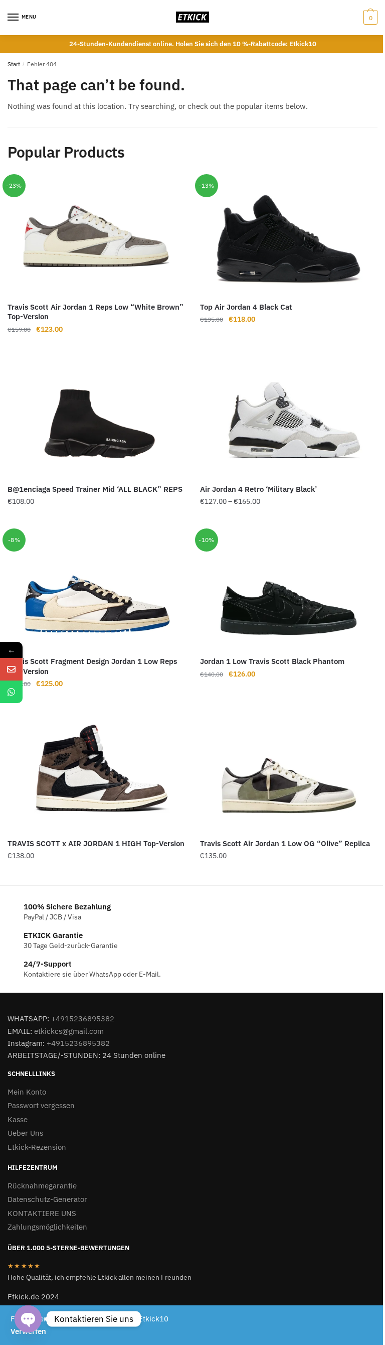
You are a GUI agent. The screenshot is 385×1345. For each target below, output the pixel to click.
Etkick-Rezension (37, 1147)
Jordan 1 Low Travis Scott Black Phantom (272, 661)
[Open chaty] (28, 1318)
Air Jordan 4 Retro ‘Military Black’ (258, 489)
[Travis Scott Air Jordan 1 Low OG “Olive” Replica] (288, 772)
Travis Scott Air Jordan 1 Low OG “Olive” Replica (285, 843)
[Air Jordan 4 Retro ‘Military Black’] (288, 418)
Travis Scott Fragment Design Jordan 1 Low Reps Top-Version (92, 666)
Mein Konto (27, 1092)
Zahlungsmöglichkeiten (47, 1227)
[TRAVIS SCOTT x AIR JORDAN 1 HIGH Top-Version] (96, 772)
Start (14, 64)
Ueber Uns (25, 1133)
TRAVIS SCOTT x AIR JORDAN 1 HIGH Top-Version (96, 843)
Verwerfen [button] (28, 1331)
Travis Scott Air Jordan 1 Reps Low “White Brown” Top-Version (95, 312)
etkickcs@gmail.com (69, 1031)
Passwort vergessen (41, 1105)
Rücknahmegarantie (42, 1185)
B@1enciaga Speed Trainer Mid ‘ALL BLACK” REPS (95, 489)
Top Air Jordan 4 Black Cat (246, 307)
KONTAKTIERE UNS (42, 1213)
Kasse (18, 1119)
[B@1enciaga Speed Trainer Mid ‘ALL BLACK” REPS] (96, 418)
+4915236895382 (82, 1018)
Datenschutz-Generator (47, 1199)
